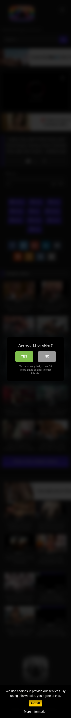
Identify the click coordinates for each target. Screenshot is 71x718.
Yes (24, 356)
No (47, 356)
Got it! (35, 703)
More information (35, 711)
